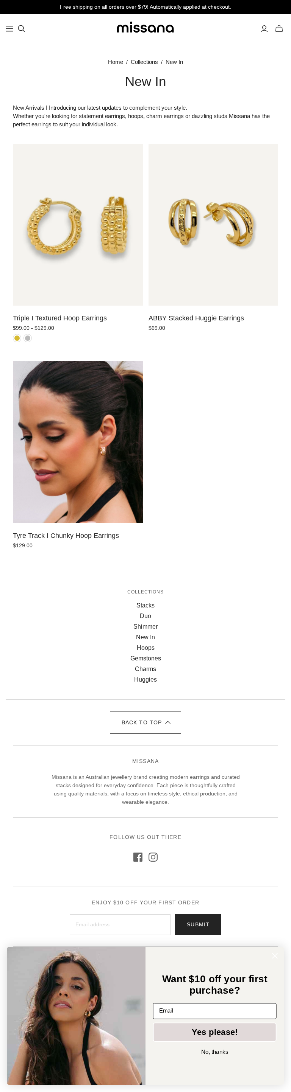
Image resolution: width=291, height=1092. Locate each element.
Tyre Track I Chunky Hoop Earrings (66, 535)
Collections (144, 62)
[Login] (264, 29)
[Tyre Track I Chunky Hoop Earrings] (77, 442)
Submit (198, 924)
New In (145, 637)
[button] (145, 722)
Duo (145, 616)
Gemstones (145, 658)
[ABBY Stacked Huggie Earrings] (213, 225)
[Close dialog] (275, 955)
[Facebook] (137, 857)
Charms (145, 669)
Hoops (146, 648)
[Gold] (17, 338)
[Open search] (21, 29)
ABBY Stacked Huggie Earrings (196, 318)
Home (115, 62)
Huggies (145, 679)
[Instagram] (153, 857)
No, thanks (214, 1052)
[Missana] (145, 28)
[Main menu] (9, 29)
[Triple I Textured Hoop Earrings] (77, 225)
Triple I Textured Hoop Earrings (60, 318)
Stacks (145, 605)
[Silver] (27, 338)
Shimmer (145, 626)
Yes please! (215, 1031)
